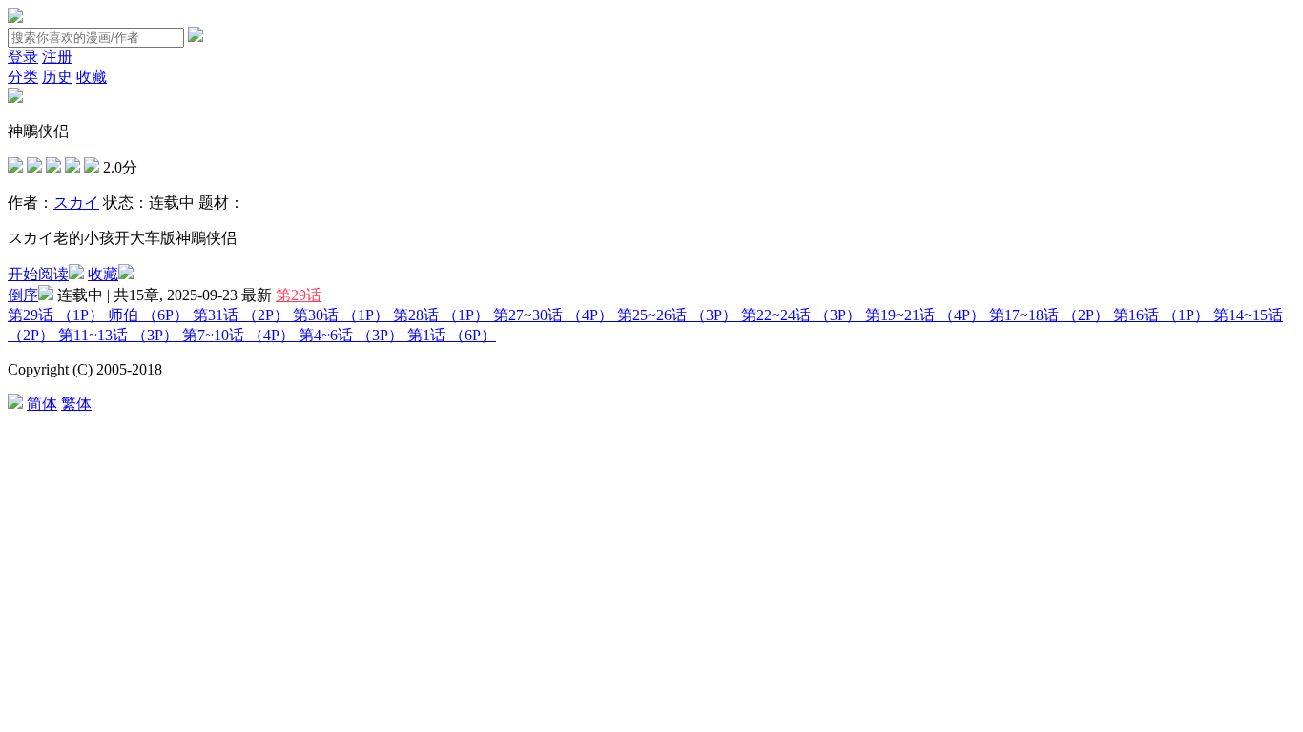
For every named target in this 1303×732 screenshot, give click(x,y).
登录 (23, 57)
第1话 (451, 335)
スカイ (76, 202)
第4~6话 (351, 335)
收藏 (91, 77)
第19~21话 (925, 315)
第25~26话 (677, 315)
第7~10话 (238, 335)
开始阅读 (38, 274)
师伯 (148, 315)
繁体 (76, 404)
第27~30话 (553, 315)
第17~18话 (1049, 315)
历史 (57, 77)
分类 (23, 77)
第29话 (298, 295)
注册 (57, 57)
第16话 (1161, 315)
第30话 (341, 315)
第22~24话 (801, 315)
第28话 (441, 315)
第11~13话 (118, 335)
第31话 (241, 315)
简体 (42, 404)
